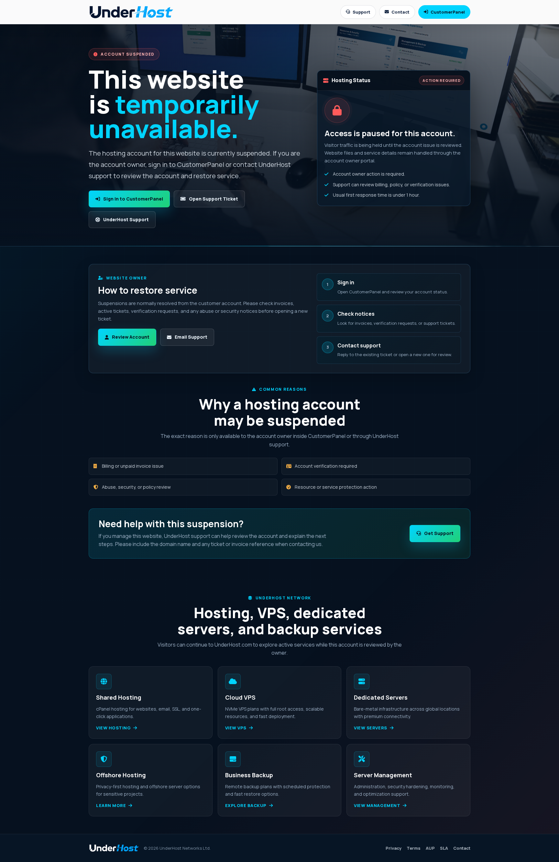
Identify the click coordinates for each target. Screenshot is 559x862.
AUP (430, 848)
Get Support (439, 533)
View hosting (113, 728)
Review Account (130, 337)
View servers (370, 728)
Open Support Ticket (213, 199)
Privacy (393, 848)
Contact (400, 12)
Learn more (111, 805)
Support (361, 12)
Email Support (191, 337)
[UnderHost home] (131, 11)
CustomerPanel (448, 12)
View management (377, 805)
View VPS (236, 728)
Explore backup (246, 805)
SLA (444, 848)
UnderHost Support (126, 219)
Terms (414, 848)
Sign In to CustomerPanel (133, 199)
